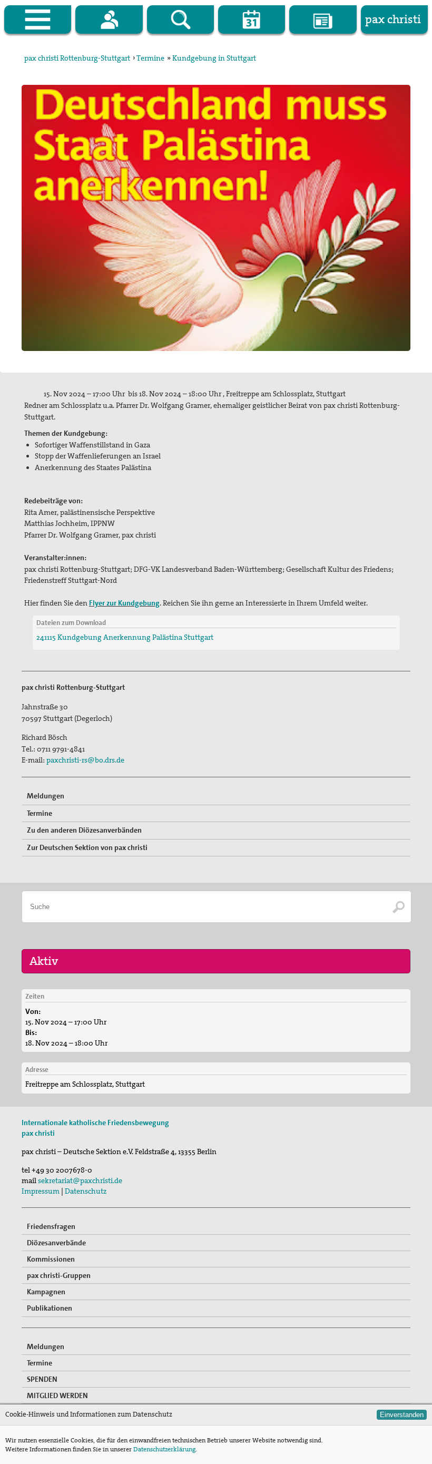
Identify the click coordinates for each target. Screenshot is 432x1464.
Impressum (41, 1191)
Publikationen (49, 1308)
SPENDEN (42, 1379)
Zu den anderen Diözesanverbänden (84, 830)
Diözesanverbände (56, 1242)
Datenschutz (85, 1191)
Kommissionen (51, 1259)
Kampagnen (46, 1291)
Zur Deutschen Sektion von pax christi (87, 847)
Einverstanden (402, 1415)
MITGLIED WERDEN (57, 1395)
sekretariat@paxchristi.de (80, 1180)
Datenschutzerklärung (164, 1449)
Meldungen (45, 796)
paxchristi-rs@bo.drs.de (85, 760)
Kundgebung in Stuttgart (214, 58)
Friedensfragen (51, 1226)
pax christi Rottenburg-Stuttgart (77, 58)
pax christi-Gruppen (59, 1275)
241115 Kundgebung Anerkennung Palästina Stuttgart (124, 637)
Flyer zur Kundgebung (124, 603)
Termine (150, 58)
